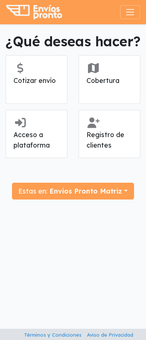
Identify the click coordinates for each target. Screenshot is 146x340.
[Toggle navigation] (130, 12)
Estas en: (70, 191)
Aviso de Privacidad (110, 335)
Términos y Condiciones (53, 335)
